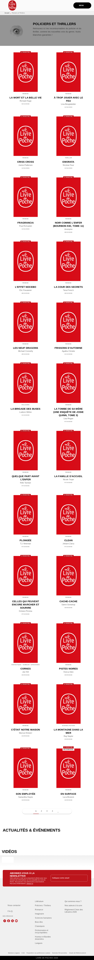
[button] (58, 811)
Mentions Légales (14, 953)
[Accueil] (12, 5)
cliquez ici (29, 883)
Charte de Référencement (77, 953)
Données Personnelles (59, 953)
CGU (23, 953)
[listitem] (5, 921)
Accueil (7, 13)
